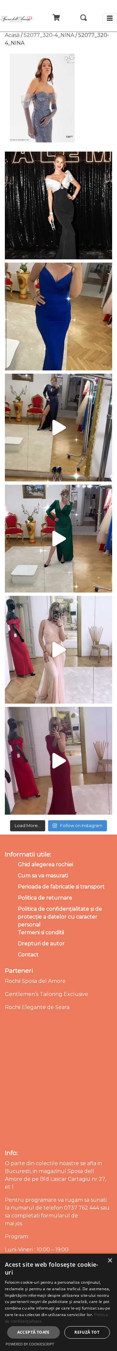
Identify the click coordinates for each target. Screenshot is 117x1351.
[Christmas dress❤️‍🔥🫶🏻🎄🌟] (58, 761)
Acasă (12, 35)
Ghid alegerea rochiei (45, 864)
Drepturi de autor (41, 943)
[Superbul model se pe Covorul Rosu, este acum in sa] (58, 205)
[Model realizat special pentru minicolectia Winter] (58, 427)
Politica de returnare (45, 898)
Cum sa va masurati (43, 875)
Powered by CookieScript (30, 1344)
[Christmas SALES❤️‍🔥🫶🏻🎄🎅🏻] (58, 650)
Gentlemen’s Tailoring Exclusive (46, 994)
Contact (28, 955)
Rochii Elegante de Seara (37, 1007)
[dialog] (58, 1302)
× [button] (109, 1260)
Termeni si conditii (41, 932)
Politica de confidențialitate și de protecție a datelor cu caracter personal (60, 917)
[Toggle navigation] (110, 18)
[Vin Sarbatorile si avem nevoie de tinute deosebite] (58, 539)
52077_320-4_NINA (49, 35)
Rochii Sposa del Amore (35, 981)
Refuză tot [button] (86, 1332)
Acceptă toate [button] (33, 1332)
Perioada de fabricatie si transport (61, 887)
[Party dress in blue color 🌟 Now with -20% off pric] (58, 316)
